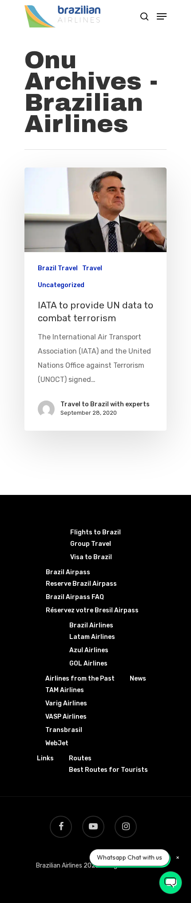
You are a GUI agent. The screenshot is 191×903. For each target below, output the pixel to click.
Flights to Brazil (95, 532)
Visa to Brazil (91, 557)
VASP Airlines (66, 716)
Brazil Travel (58, 268)
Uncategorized (61, 285)
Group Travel (90, 544)
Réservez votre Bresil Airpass (92, 610)
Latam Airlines (92, 637)
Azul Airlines (88, 650)
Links (45, 758)
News (138, 678)
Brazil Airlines (91, 625)
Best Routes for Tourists (108, 770)
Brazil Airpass (68, 572)
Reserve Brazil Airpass (81, 584)
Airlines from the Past (80, 678)
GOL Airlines (88, 663)
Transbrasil (63, 730)
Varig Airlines (66, 703)
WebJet (56, 743)
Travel (92, 268)
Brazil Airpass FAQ (75, 597)
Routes (80, 758)
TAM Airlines (64, 690)
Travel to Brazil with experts (105, 404)
